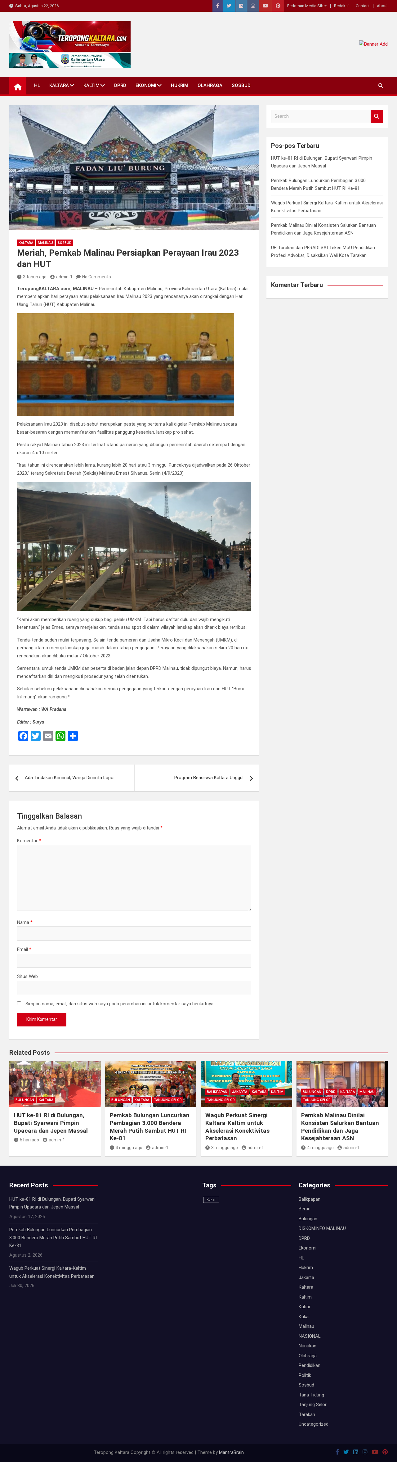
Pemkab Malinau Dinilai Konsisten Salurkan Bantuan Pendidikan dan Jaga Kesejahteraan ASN (340, 1127)
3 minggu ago (129, 1147)
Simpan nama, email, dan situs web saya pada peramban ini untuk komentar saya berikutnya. (119, 1004)
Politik (305, 1375)
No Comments (96, 276)
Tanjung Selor (168, 1100)
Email (24, 949)
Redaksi (341, 5)
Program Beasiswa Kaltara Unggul (208, 777)
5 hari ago (29, 1139)
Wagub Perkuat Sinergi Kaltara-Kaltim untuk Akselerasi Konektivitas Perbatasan (237, 1127)
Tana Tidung (311, 1395)
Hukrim (179, 85)
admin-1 (64, 276)
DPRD (120, 85)
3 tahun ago (35, 276)
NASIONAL (310, 1336)
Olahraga (210, 85)
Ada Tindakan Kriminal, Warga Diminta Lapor (70, 777)
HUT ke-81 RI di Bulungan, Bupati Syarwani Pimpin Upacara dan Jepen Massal (51, 1123)
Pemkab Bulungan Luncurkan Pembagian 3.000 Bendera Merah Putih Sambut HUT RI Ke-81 (150, 1127)
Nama (25, 922)
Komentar (29, 840)
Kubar (304, 1306)
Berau (304, 1209)
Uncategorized (313, 1424)
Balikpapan (217, 1092)
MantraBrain (231, 1452)
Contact (363, 5)
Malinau (45, 243)
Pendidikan (309, 1365)
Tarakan (307, 1414)
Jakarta (239, 1092)
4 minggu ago (320, 1147)
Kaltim (91, 85)
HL (37, 85)
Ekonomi (146, 85)
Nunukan (307, 1346)
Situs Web (27, 976)
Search (377, 116)
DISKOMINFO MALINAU (322, 1228)
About (382, 5)
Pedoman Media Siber (307, 5)
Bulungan (25, 1100)
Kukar (211, 1200)
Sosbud (241, 85)
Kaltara (59, 85)
